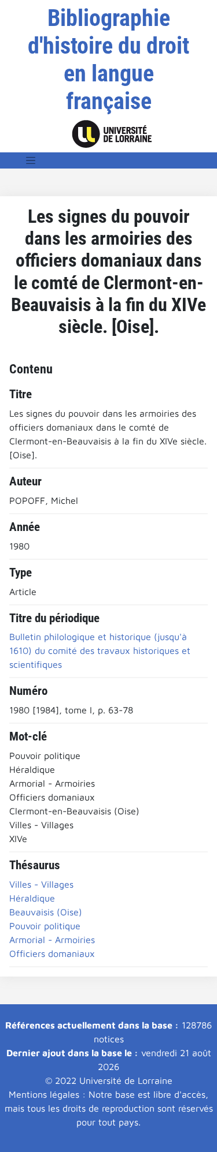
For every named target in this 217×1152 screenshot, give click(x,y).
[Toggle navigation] (30, 160)
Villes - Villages (41, 884)
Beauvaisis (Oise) (45, 912)
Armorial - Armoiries (52, 939)
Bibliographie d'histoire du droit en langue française (108, 60)
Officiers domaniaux (52, 953)
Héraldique (32, 898)
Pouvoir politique (44, 926)
